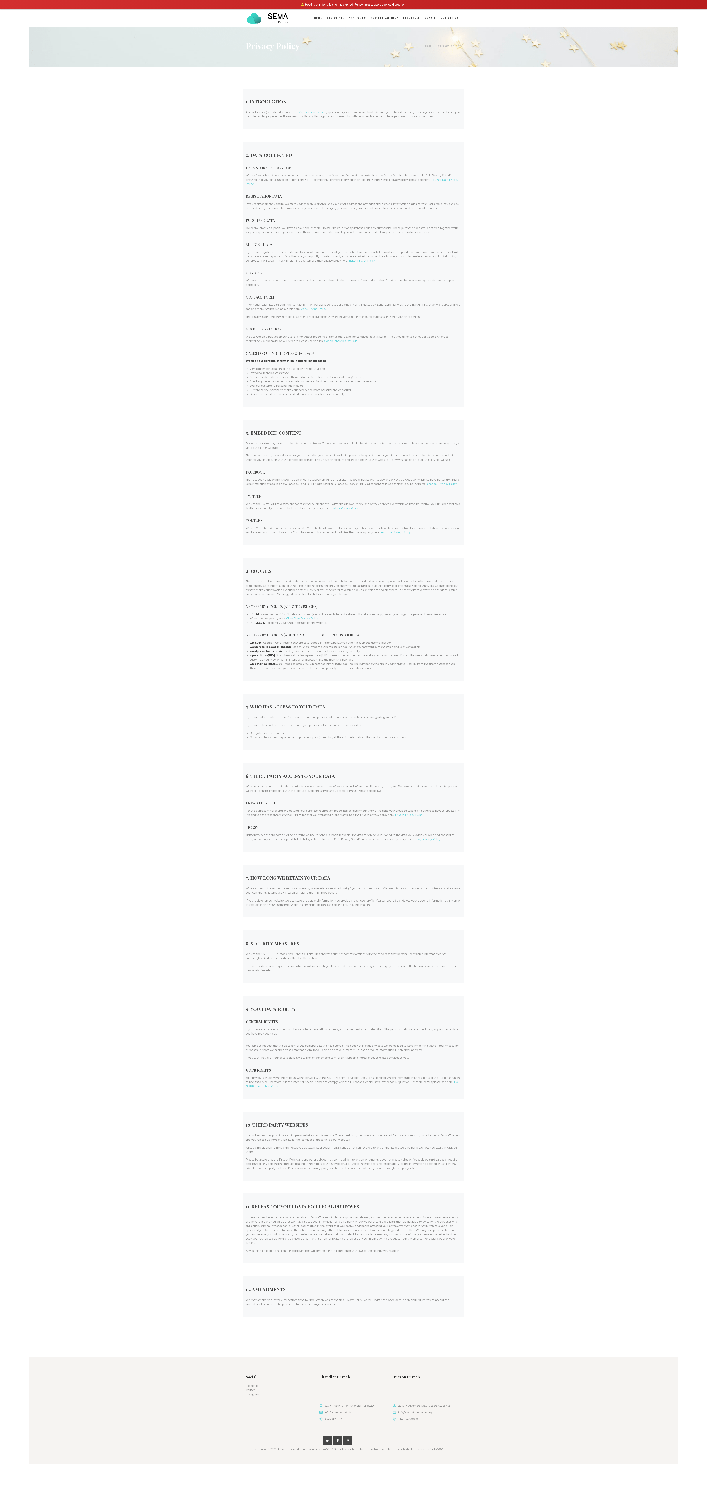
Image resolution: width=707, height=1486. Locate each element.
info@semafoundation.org (341, 1412)
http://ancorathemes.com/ (309, 112)
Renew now (362, 4)
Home (429, 46)
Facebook (252, 1385)
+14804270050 (334, 1419)
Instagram (252, 1394)
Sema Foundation (256, 1449)
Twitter (250, 1390)
